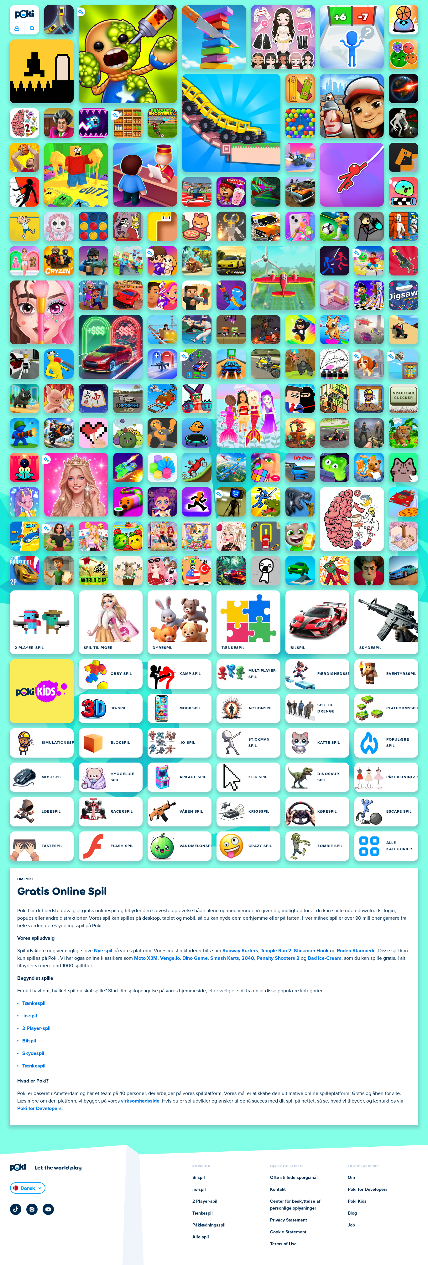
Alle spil (200, 1237)
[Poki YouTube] (48, 1209)
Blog (352, 1213)
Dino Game (195, 958)
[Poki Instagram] (32, 1209)
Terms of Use (283, 1244)
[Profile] (17, 28)
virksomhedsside (140, 1100)
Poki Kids (357, 1201)
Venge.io (170, 958)
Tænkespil (33, 1003)
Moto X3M (146, 958)
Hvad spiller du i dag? (31, 28)
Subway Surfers (240, 950)
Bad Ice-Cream (325, 958)
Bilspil (29, 1040)
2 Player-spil (36, 1028)
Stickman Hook (311, 950)
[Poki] (24, 14)
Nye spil (103, 950)
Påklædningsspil (209, 1225)
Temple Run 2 (276, 950)
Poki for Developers (39, 1108)
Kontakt (278, 1189)
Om (351, 1177)
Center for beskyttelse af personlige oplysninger (295, 1205)
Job (351, 1225)
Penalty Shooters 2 (278, 958)
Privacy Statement (288, 1220)
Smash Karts (224, 958)
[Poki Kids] (42, 691)
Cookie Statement (288, 1232)
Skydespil (33, 1053)
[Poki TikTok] (15, 1209)
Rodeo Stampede (356, 950)
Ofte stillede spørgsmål (294, 1177)
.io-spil (29, 1015)
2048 (248, 958)
